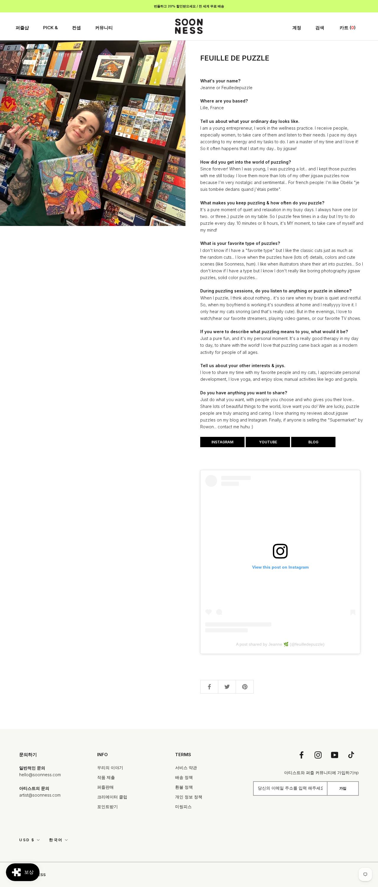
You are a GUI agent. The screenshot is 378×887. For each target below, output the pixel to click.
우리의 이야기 (110, 767)
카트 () (348, 27)
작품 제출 (106, 777)
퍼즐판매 (105, 787)
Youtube (268, 442)
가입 (342, 788)
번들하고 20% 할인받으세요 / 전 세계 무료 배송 (189, 6)
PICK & (50, 27)
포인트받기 (107, 806)
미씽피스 (183, 806)
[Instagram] (318, 755)
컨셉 (76, 27)
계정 (296, 27)
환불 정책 (184, 787)
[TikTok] (351, 755)
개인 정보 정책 (188, 796)
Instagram (222, 442)
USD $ (27, 839)
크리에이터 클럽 (112, 796)
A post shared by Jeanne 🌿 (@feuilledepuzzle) (280, 644)
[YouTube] (334, 755)
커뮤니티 (104, 27)
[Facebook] (301, 755)
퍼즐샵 (22, 27)
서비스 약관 (186, 767)
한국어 (56, 839)
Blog (313, 442)
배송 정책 (184, 777)
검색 (319, 27)
